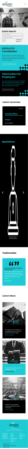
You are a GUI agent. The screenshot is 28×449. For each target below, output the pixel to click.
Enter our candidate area (9, 64)
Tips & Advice (12, 434)
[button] (12, 25)
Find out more (8, 335)
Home (20, 433)
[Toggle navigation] (25, 4)
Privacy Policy (21, 437)
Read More (7, 281)
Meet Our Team (13, 440)
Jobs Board (5, 438)
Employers (4, 435)
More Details (8, 123)
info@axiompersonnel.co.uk (9, 445)
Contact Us (22, 435)
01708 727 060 (6, 444)
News (12, 437)
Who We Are (14, 438)
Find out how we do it (8, 89)
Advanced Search (19, 40)
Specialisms (5, 437)
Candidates (5, 433)
